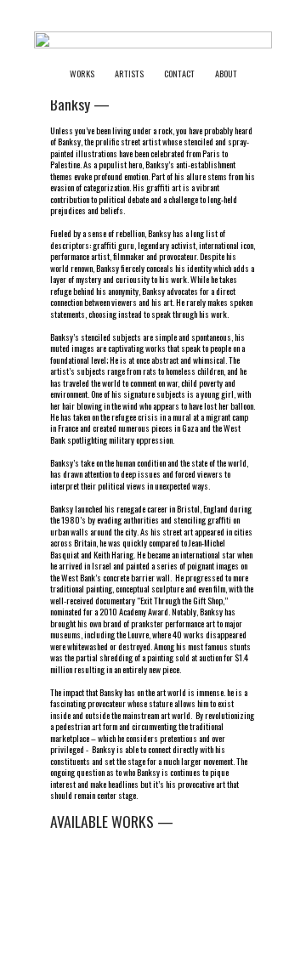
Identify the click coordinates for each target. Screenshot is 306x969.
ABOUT (226, 73)
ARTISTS (129, 73)
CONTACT (179, 73)
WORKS (92, 73)
